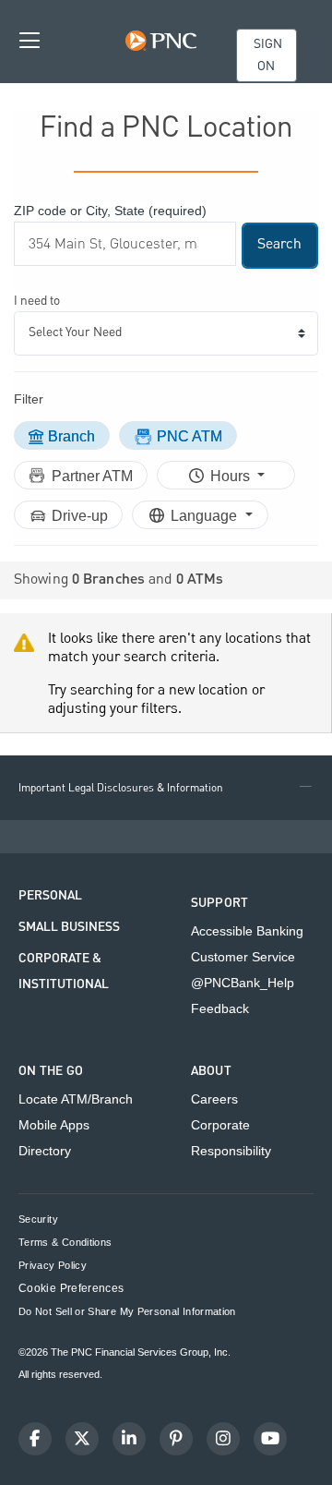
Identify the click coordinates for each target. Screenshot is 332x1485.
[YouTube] (270, 1438)
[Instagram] (223, 1438)
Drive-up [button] (80, 516)
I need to (37, 301)
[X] (82, 1438)
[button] (166, 787)
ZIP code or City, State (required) (110, 210)
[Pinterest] (176, 1438)
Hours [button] (232, 476)
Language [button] (206, 516)
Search (279, 245)
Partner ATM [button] (92, 476)
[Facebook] (35, 1438)
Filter (28, 399)
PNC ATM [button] (189, 436)
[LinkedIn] (129, 1438)
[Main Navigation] (29, 39)
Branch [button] (71, 436)
